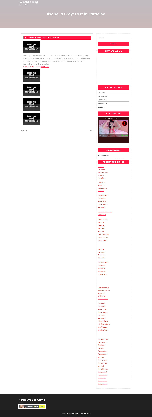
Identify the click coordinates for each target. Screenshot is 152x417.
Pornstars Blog (28, 2)
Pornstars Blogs (103, 155)
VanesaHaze (102, 103)
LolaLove (101, 107)
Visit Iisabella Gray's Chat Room (36, 67)
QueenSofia (102, 100)
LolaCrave (101, 92)
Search (113, 44)
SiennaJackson (103, 96)
